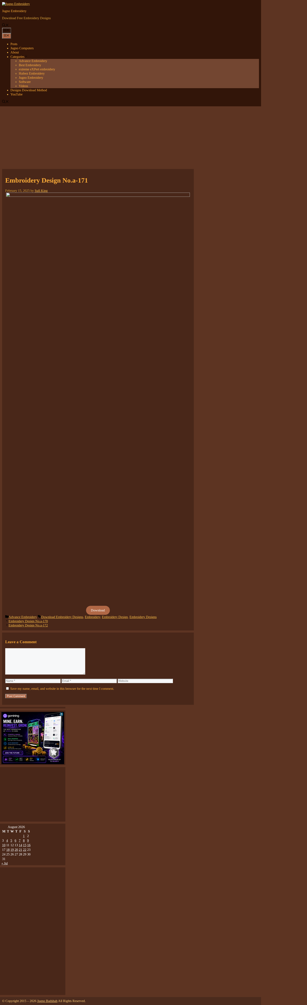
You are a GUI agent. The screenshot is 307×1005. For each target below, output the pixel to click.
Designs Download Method (28, 90)
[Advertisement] (153, 137)
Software (25, 82)
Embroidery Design (115, 617)
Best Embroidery (30, 65)
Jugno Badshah (47, 1001)
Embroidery (92, 617)
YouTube (16, 94)
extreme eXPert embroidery (37, 69)
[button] (5, 25)
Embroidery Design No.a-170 (28, 621)
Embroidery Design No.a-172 (28, 625)
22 (24, 849)
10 (3, 845)
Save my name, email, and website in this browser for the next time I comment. (62, 688)
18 (8, 849)
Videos (23, 86)
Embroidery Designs (143, 617)
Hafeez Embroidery (32, 73)
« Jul (4, 863)
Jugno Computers (22, 48)
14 (20, 845)
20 (16, 849)
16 (28, 845)
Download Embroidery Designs (62, 617)
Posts (13, 44)
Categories (17, 56)
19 (12, 849)
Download (98, 610)
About (14, 52)
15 (24, 845)
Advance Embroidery (33, 61)
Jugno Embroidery (14, 11)
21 (20, 849)
